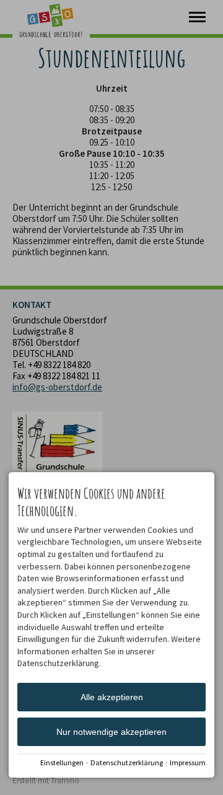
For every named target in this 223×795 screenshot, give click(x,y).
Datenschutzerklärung (126, 762)
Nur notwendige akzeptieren (111, 732)
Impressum (188, 762)
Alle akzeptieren (112, 697)
